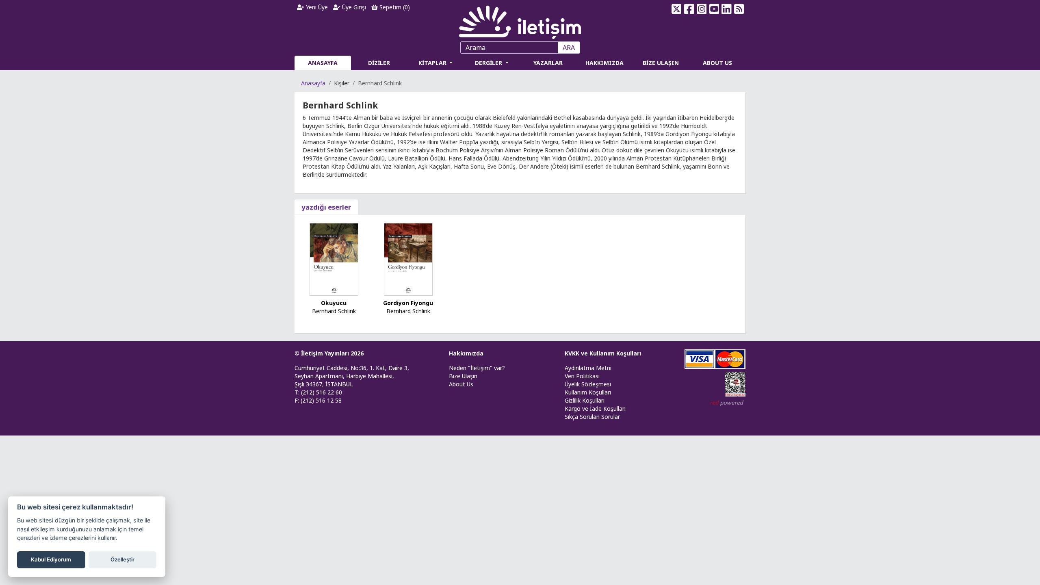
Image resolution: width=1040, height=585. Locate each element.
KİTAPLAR (433, 63)
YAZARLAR (548, 63)
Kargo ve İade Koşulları (595, 408)
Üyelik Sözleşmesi (588, 384)
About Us (461, 384)
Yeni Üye (316, 7)
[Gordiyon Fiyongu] (408, 258)
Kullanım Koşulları (588, 392)
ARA (569, 47)
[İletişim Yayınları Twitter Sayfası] (676, 9)
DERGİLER (489, 63)
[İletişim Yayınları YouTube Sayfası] (714, 9)
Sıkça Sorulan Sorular (592, 416)
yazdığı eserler (326, 207)
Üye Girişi (353, 7)
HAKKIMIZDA (604, 63)
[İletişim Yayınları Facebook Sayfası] (689, 9)
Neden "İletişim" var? (477, 368)
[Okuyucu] (334, 258)
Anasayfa (313, 83)
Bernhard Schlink (334, 311)
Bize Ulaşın (463, 376)
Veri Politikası (582, 376)
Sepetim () (394, 7)
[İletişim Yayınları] (520, 20)
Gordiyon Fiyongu (408, 303)
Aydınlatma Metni (588, 368)
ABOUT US (717, 63)
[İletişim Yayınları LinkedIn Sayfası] (726, 9)
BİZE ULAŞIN (661, 63)
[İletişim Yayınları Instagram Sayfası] (702, 9)
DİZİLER (379, 63)
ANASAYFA (323, 63)
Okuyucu (334, 303)
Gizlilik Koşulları (584, 400)
